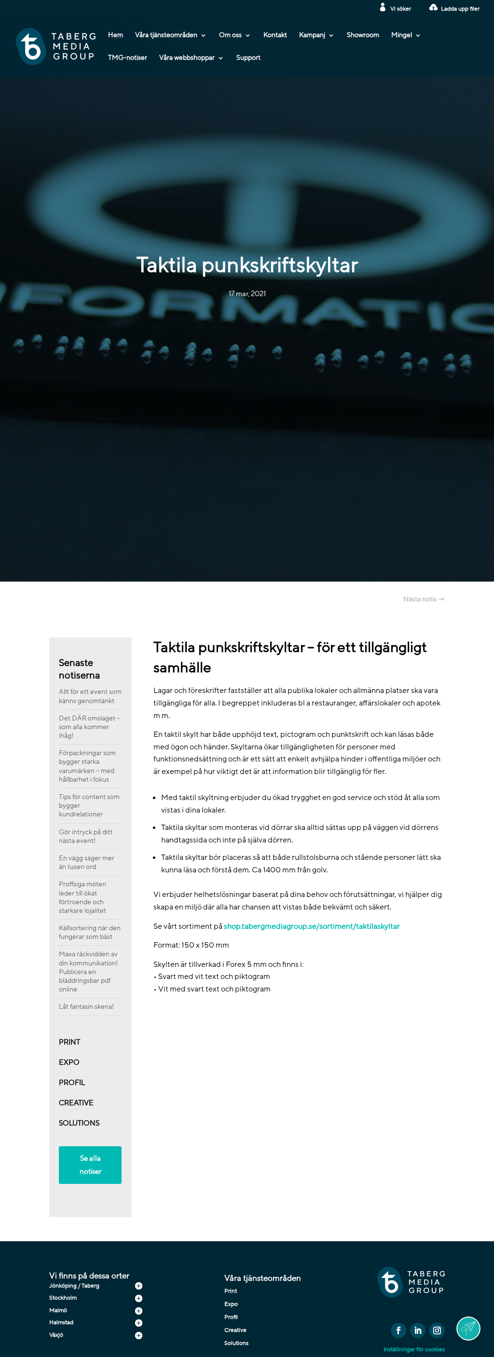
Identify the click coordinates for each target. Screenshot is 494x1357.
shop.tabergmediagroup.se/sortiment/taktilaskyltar (312, 926)
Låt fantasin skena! (86, 1006)
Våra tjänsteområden (166, 36)
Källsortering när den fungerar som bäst (90, 932)
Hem (115, 36)
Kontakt (275, 36)
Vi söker (400, 9)
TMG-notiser (127, 58)
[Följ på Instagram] (437, 1330)
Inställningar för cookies (414, 1349)
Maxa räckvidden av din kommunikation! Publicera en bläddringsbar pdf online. (88, 972)
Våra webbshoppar (187, 58)
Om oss (230, 36)
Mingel (401, 36)
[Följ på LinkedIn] (417, 1330)
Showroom (363, 36)
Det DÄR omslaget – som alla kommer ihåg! (89, 727)
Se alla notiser (90, 1164)
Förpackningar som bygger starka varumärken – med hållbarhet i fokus (87, 766)
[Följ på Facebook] (398, 1330)
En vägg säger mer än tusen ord (86, 862)
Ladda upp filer (460, 9)
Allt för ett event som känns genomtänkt (90, 696)
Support (248, 58)
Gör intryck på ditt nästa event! (85, 836)
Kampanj (312, 36)
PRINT (69, 1042)
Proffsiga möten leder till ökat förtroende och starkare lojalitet (82, 897)
